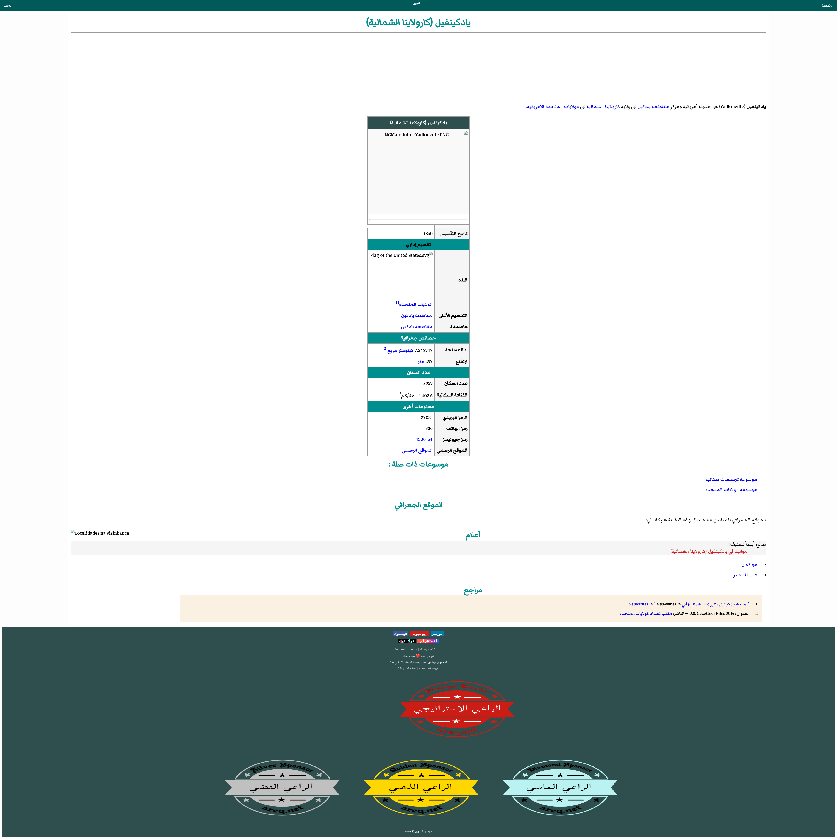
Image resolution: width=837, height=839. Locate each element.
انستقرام (428, 641)
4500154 (424, 439)
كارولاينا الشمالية (603, 106)
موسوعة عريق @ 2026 (418, 831)
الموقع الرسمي (452, 450)
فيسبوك (400, 633)
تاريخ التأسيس (454, 233)
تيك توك (407, 641)
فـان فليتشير (745, 574)
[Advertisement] (418, 66)
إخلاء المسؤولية (407, 668)
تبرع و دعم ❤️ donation (418, 656)
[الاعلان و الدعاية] (418, 709)
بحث (7, 5)
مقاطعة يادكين (653, 106)
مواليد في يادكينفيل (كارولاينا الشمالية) (709, 551)
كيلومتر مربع (400, 350)
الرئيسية (828, 5)
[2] (385, 348)
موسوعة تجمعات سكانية (731, 479)
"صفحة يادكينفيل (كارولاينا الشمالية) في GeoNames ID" (688, 604)
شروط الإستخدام (429, 668)
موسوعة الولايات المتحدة (731, 489)
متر (421, 361)
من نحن (412, 649)
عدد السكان (456, 383)
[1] (397, 302)
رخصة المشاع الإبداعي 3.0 (405, 662)
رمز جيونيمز (455, 439)
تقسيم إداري (418, 244)
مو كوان (749, 564)
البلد (463, 280)
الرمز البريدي (455, 417)
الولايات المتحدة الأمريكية (553, 106)
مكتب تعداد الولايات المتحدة (645, 613)
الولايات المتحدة (416, 304)
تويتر (437, 633)
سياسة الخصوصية (431, 649)
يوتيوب (419, 633)
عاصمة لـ (459, 326)
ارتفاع (462, 361)
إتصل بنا (400, 649)
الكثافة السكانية (452, 394)
